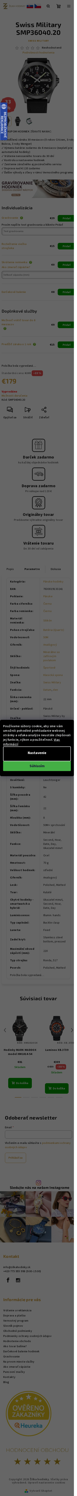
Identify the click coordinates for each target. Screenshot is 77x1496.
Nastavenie (37, 752)
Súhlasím (37, 766)
